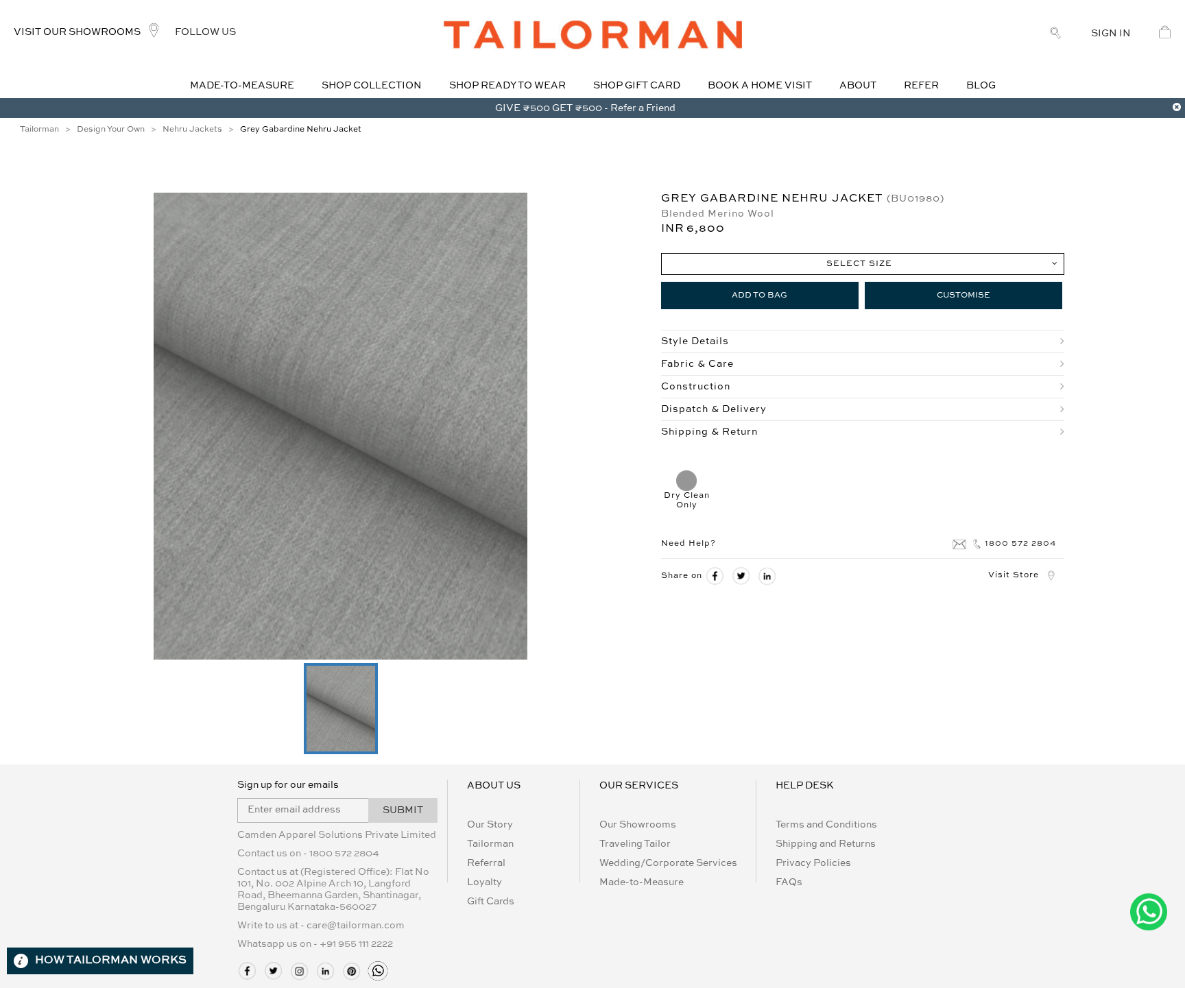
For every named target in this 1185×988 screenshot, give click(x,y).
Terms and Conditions (826, 825)
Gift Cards (490, 901)
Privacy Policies (813, 863)
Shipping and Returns (826, 844)
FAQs (789, 882)
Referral (486, 863)
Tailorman (490, 844)
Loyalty (484, 882)
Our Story (490, 825)
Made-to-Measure (641, 882)
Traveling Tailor (635, 844)
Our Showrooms (637, 825)
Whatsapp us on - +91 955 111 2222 (315, 944)
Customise (963, 295)
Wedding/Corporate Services (668, 863)
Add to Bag (759, 295)
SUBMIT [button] (403, 810)
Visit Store (1013, 575)
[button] (341, 708)
